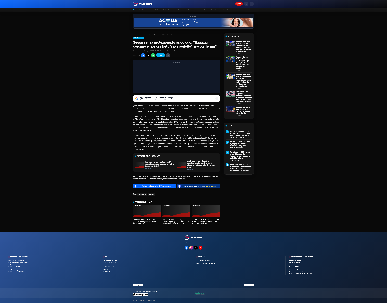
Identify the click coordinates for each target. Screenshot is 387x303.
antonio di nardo (192, 10)
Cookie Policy (249, 285)
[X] (196, 248)
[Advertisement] (176, 78)
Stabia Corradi (204, 10)
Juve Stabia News (165, 10)
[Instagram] (191, 248)
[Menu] (252, 4)
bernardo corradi (179, 10)
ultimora (151, 194)
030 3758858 (296, 267)
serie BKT (154, 10)
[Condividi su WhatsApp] (153, 55)
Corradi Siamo (216, 10)
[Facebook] (186, 248)
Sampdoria (145, 10)
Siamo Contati (227, 10)
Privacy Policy (139, 285)
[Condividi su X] (148, 55)
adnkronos (142, 194)
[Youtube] (200, 248)
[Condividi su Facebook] (143, 55)
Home (135, 34)
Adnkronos (142, 34)
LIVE (239, 4)
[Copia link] (168, 55)
